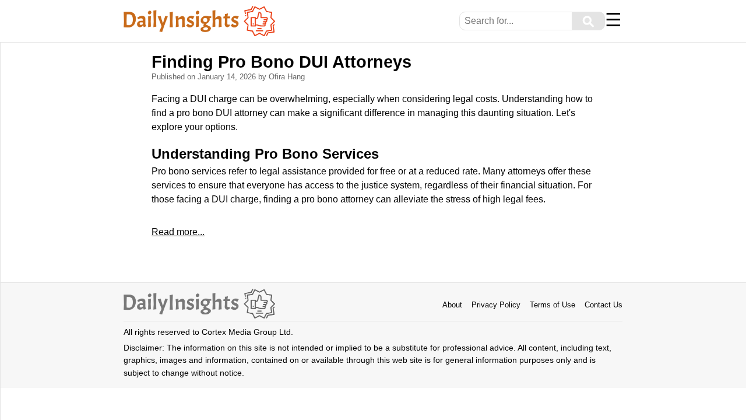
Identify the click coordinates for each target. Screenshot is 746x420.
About (452, 304)
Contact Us (603, 304)
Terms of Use (552, 304)
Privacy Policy (495, 304)
